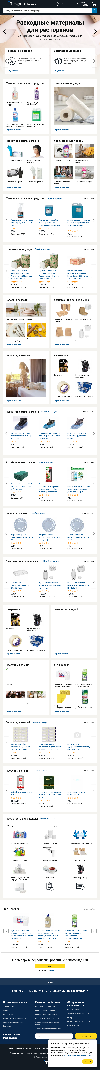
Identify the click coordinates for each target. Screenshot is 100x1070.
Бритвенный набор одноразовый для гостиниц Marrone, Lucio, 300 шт (22, 746)
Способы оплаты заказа (45, 1010)
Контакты (7, 1026)
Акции (5, 1010)
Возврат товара (73, 1018)
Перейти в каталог (14, 130)
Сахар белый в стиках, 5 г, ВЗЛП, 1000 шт (77, 793)
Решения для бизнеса (47, 1002)
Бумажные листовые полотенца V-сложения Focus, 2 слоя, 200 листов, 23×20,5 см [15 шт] (77, 275)
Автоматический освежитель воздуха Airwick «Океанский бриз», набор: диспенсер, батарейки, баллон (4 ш (78, 488)
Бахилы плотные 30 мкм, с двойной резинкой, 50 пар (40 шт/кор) (49, 435)
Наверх (50, 982)
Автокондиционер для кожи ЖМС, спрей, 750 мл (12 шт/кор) (22, 222)
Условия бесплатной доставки (79, 1014)
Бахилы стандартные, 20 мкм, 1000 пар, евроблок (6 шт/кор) (78, 435)
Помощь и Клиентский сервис (15, 1018)
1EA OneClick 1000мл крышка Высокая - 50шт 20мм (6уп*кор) (20, 585)
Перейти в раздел (54, 198)
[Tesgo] (14, 4)
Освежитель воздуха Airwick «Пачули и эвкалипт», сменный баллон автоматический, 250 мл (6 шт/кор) (76, 935)
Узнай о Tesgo (8, 1006)
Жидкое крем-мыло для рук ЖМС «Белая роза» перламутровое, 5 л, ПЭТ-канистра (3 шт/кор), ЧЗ (49, 934)
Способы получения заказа (46, 1014)
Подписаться (86, 1036)
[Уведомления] (57, 4)
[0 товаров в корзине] (94, 4)
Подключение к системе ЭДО (47, 1018)
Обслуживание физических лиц (76, 1004)
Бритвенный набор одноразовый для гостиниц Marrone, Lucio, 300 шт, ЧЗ (50, 746)
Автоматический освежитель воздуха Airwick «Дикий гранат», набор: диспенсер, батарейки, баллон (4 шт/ (50, 488)
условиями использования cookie (77, 1055)
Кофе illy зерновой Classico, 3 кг (22, 793)
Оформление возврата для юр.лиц (49, 1028)
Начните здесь (55, 970)
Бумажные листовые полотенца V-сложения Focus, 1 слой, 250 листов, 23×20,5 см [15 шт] (21, 275)
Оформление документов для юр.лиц (47, 1023)
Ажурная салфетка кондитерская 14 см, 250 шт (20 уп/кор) (50, 537)
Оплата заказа (73, 1010)
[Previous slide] (4, 31)
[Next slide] (95, 31)
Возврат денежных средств (78, 1021)
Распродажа (8, 1014)
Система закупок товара (13, 1022)
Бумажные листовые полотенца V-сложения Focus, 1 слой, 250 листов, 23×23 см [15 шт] (49, 275)
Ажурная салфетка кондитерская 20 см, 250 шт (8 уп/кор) (78, 537)
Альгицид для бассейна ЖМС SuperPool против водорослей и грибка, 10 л (49, 222)
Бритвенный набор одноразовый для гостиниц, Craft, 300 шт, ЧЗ (78, 746)
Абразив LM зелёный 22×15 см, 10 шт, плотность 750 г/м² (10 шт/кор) (22, 486)
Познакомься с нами (15, 1002)
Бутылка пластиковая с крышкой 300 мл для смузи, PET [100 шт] (78, 585)
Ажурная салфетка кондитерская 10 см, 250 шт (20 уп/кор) (22, 537)
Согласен (87, 1062)
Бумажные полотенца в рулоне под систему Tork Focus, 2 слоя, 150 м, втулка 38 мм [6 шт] (22, 934)
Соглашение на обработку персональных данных (31, 1053)
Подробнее (13, 71)
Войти (50, 966)
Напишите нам (76, 990)
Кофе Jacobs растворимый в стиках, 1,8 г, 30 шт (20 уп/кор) (50, 794)
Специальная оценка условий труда (24, 1048)
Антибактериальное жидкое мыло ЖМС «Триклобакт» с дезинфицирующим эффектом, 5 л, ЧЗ (78, 224)
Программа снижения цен (45, 1006)
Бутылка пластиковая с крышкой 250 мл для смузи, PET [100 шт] (50, 585)
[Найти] (94, 10)
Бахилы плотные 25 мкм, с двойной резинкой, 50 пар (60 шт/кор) (21, 435)
